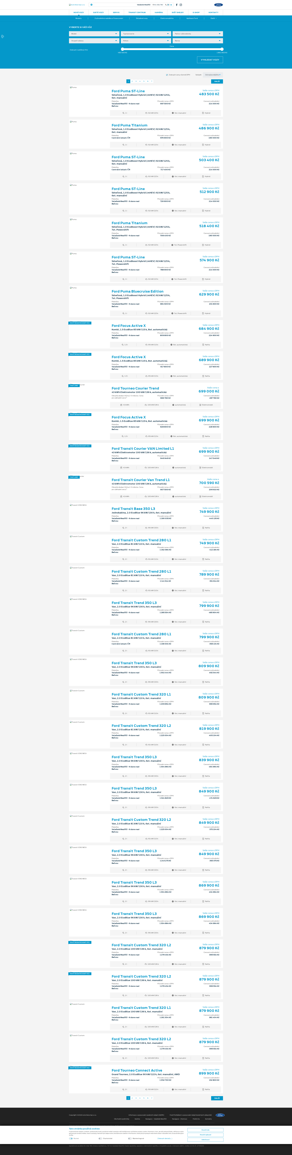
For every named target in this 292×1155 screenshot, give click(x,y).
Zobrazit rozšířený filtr (79, 50)
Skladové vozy (142, 18)
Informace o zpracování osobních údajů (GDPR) (146, 1115)
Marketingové (138, 1138)
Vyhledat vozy (210, 59)
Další (217, 81)
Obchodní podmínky (121, 1119)
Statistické (107, 1138)
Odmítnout (206, 1140)
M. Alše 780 (129, 5)
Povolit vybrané (205, 1135)
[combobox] (94, 33)
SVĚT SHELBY (178, 12)
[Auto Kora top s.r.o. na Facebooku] (178, 5)
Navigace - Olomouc (179, 1119)
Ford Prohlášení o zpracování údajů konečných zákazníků (191, 1115)
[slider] (122, 49)
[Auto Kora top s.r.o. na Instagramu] (182, 5)
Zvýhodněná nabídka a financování (109, 18)
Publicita (196, 1119)
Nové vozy (79, 12)
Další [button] (213, 18)
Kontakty (213, 12)
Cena (172, 46)
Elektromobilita (166, 18)
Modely (79, 18)
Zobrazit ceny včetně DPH (179, 75)
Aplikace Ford (192, 18)
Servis (116, 12)
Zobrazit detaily (164, 1138)
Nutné (76, 1138)
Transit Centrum (137, 12)
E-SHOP (196, 12)
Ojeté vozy (98, 12)
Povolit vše (205, 1130)
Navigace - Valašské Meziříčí (156, 1119)
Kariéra (159, 12)
